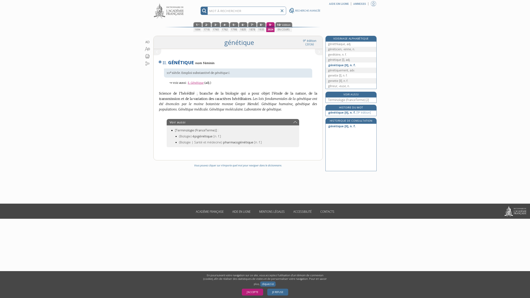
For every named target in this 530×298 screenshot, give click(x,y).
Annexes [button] (359, 3)
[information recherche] (204, 11)
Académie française (210, 212)
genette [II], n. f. (338, 81)
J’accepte (252, 292)
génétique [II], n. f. (342, 65)
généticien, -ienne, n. (341, 49)
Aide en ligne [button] (339, 3)
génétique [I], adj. (339, 60)
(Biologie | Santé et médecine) (220, 142)
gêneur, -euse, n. (339, 86)
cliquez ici (268, 284)
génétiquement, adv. (341, 70)
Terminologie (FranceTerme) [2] (348, 100)
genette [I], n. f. (337, 75)
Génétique (196, 83)
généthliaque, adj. (339, 44)
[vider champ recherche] (282, 11)
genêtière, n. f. (337, 54)
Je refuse (277, 292)
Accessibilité (302, 212)
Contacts (327, 212)
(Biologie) (200, 136)
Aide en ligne (241, 212)
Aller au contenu (169, 3)
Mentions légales (272, 212)
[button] (147, 42)
